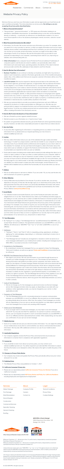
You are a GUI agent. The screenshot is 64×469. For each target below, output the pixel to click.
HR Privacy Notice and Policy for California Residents (41, 374)
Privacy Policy (47, 392)
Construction (7, 401)
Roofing (5, 413)
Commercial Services (9, 404)
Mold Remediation (9, 395)
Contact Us (47, 8)
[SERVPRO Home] (11, 3)
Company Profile (28, 389)
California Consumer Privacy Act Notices (37, 370)
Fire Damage (7, 392)
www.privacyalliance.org (21, 188)
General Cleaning (8, 410)
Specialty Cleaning (9, 407)
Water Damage (8, 389)
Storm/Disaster (8, 398)
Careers (25, 392)
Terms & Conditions (49, 389)
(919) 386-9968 (55, 3)
